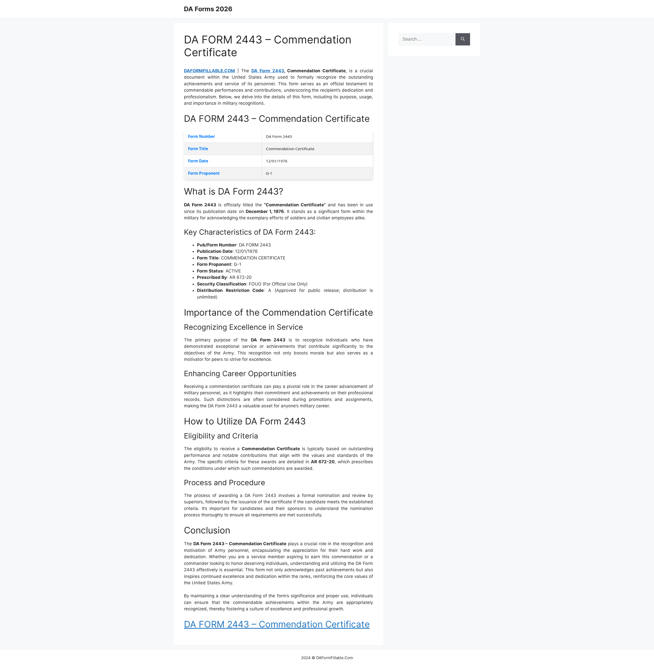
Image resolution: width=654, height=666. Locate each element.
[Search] (463, 39)
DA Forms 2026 (208, 9)
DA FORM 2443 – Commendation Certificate (277, 624)
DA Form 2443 (267, 70)
